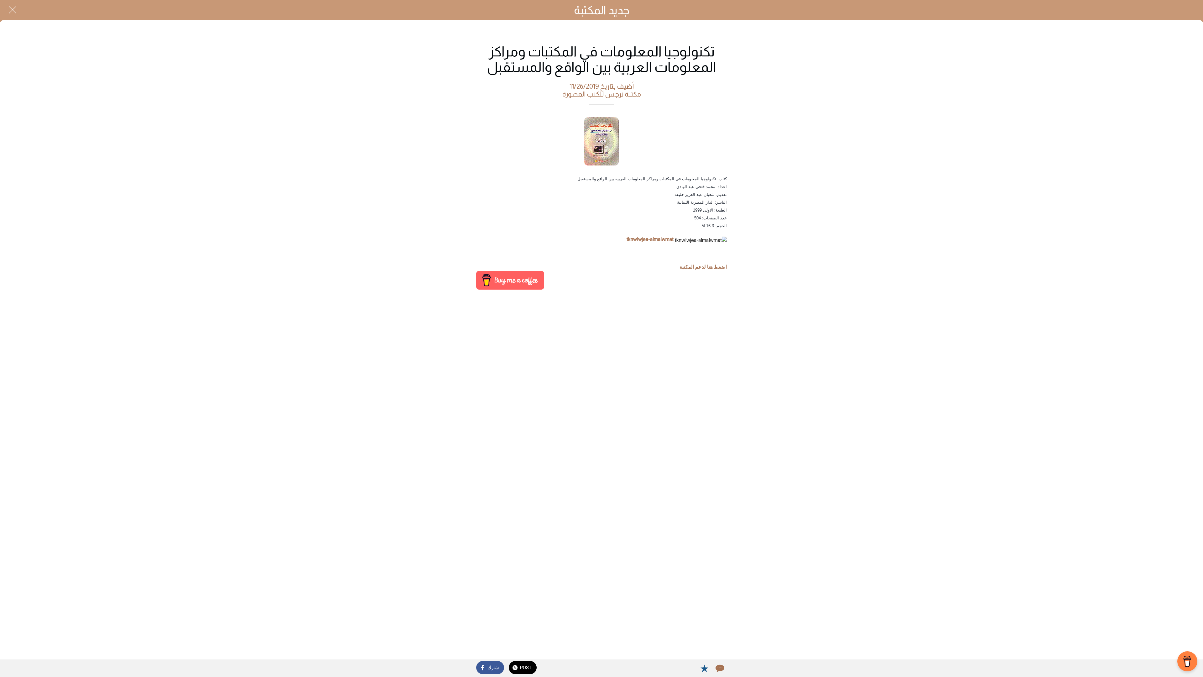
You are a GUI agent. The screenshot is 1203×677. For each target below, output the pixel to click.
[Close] (12, 10)
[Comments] (719, 668)
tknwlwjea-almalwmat (650, 239)
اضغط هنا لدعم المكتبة (703, 267)
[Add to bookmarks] (704, 668)
